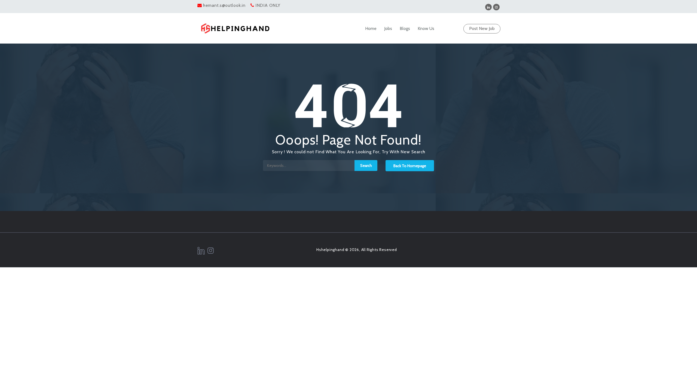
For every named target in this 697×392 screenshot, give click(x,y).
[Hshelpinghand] (235, 28)
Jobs (388, 28)
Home (371, 28)
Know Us (426, 28)
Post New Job (482, 28)
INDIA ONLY (267, 5)
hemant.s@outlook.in (224, 5)
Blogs (405, 28)
